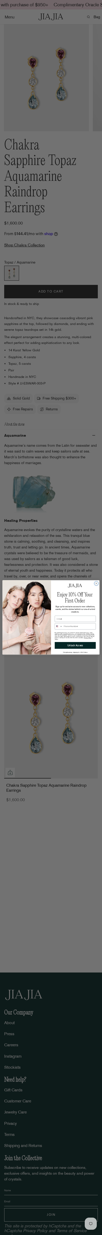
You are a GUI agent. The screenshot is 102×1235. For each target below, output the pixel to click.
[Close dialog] (96, 583)
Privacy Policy (87, 637)
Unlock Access (75, 645)
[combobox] (59, 627)
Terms (56, 639)
